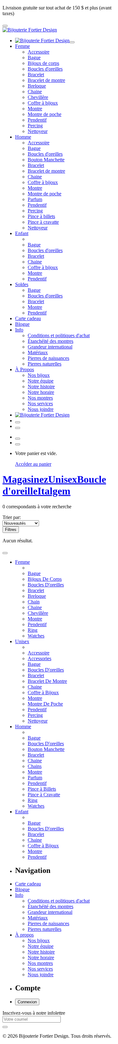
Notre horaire (41, 392)
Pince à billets (41, 216)
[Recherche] (17, 428)
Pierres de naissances (48, 358)
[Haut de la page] (5, 553)
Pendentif (37, 120)
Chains (35, 766)
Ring (32, 630)
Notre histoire (41, 386)
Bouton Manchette (46, 159)
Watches (36, 635)
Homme (23, 137)
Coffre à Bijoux (43, 692)
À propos (24, 934)
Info (19, 329)
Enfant (21, 233)
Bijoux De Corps (45, 579)
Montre (35, 108)
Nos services (40, 403)
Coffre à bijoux (43, 103)
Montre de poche (44, 114)
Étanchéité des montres (50, 341)
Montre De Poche (45, 704)
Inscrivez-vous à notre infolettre (34, 1013)
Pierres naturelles (44, 363)
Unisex (22, 641)
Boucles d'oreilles (45, 69)
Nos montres (40, 398)
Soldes (21, 284)
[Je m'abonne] (5, 1027)
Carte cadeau (28, 318)
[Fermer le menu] (72, 42)
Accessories (39, 658)
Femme (22, 46)
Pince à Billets (42, 789)
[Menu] (5, 26)
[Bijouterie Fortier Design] (30, 29)
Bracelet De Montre (47, 681)
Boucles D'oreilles (46, 584)
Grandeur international (50, 346)
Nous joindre (40, 409)
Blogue (22, 324)
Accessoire (38, 52)
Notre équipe (40, 381)
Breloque (37, 86)
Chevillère (38, 97)
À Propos (24, 369)
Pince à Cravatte (44, 794)
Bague (34, 57)
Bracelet (36, 74)
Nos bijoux (39, 375)
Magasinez (25, 479)
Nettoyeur (38, 131)
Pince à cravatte (43, 222)
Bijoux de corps (43, 63)
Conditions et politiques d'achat (59, 335)
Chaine (35, 91)
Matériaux (38, 352)
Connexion (27, 1002)
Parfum (35, 199)
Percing (35, 125)
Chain (34, 601)
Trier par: (12, 517)
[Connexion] (17, 422)
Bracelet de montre (46, 80)
